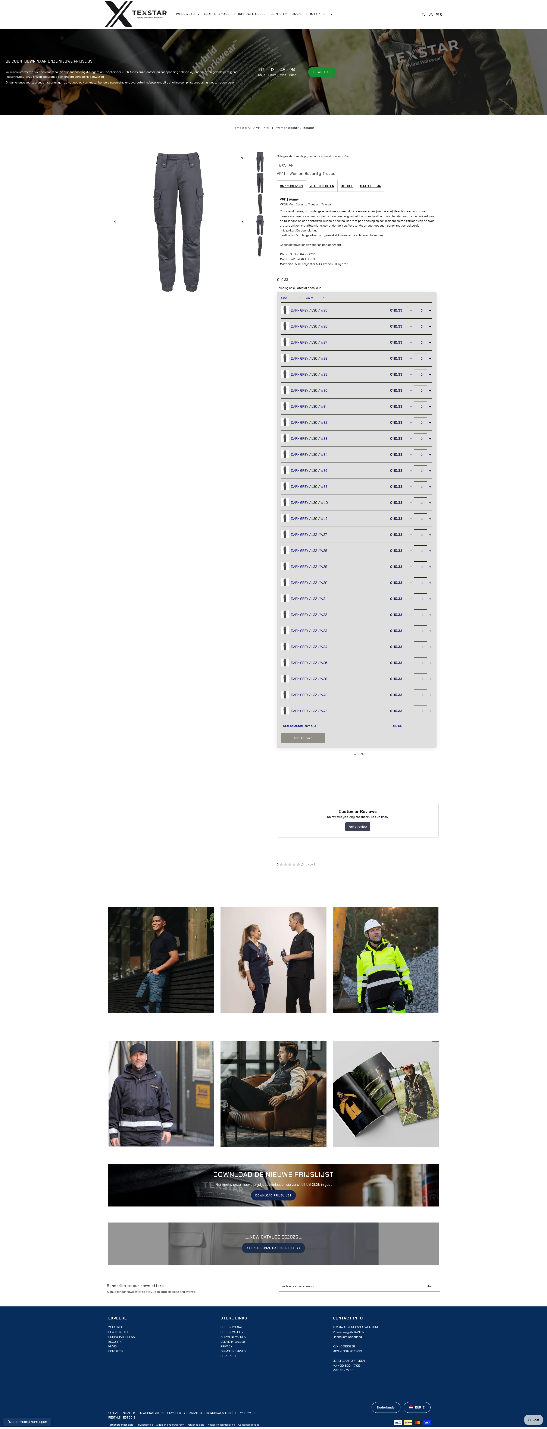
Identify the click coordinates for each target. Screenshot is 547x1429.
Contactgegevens (248, 1424)
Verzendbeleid (195, 1424)
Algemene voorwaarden (170, 1424)
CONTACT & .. (116, 1351)
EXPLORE (161, 964)
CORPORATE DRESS (121, 1337)
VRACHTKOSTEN (321, 186)
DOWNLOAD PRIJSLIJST (273, 1195)
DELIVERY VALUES (233, 1342)
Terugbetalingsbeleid (120, 1424)
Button (273, 1098)
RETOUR (347, 186)
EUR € (420, 1407)
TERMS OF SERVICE (233, 1351)
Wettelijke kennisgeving (221, 1424)
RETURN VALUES (232, 1332)
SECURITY (115, 1342)
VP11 (259, 128)
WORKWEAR (116, 1327)
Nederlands (386, 1407)
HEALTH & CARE (118, 1332)
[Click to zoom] (242, 158)
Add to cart (303, 738)
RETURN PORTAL (232, 1327)
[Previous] (115, 222)
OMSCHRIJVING (291, 186)
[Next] (242, 222)
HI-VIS (112, 1346)
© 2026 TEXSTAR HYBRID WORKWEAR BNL (137, 1413)
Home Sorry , (243, 128)
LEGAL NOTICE (230, 1356)
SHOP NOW (273, 964)
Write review (357, 827)
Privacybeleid (145, 1424)
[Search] (423, 14)
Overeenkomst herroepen (27, 1421)
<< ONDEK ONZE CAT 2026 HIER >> (273, 1248)
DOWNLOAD (322, 72)
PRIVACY (226, 1346)
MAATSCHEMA (370, 186)
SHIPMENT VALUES (233, 1337)
